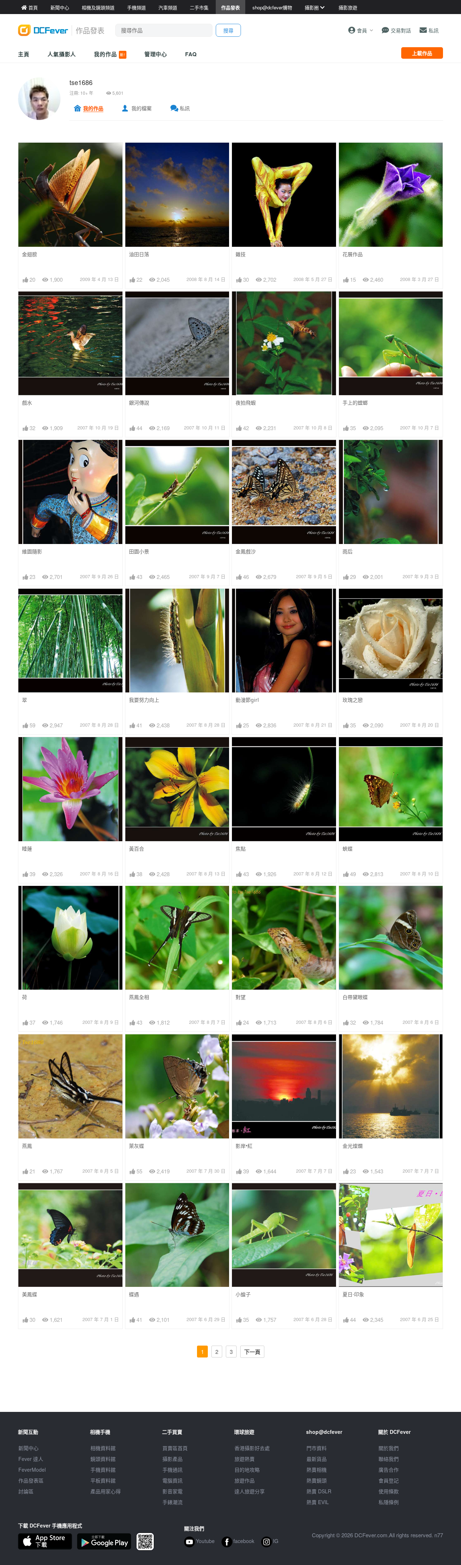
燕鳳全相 (139, 997)
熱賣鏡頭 (316, 1480)
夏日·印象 (353, 1294)
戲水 (27, 402)
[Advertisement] (230, 1395)
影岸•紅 (244, 1145)
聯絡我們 (389, 1458)
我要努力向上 (144, 699)
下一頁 (252, 1352)
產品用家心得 (105, 1491)
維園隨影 (32, 551)
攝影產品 (172, 1458)
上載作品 (422, 53)
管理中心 (155, 54)
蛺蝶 (348, 848)
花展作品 (353, 254)
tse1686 (81, 82)
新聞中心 (28, 1448)
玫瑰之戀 (353, 699)
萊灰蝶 (136, 1145)
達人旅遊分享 (249, 1491)
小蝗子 (243, 1294)
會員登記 (389, 1480)
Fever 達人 (30, 1458)
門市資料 (316, 1448)
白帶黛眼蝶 (355, 997)
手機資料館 (103, 1469)
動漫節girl (247, 699)
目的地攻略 (247, 1469)
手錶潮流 (172, 1502)
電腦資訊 (172, 1480)
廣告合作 (389, 1469)
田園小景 (139, 551)
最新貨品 (316, 1458)
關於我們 (389, 1448)
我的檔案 (141, 108)
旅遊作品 (244, 1480)
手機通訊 (172, 1469)
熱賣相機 (316, 1469)
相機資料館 (103, 1448)
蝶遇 (134, 1294)
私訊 (185, 108)
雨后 (348, 551)
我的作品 (109, 54)
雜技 (241, 254)
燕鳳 (27, 1145)
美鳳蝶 (29, 1294)
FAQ (191, 54)
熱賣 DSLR (318, 1491)
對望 (241, 997)
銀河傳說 (139, 402)
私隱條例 (389, 1502)
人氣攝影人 (62, 54)
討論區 (25, 1491)
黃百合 (136, 848)
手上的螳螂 (355, 402)
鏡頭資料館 (103, 1458)
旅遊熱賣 (244, 1458)
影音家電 (172, 1491)
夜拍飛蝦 (246, 402)
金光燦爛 (353, 1145)
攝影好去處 (252, 1448)
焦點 (241, 848)
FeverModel (32, 1469)
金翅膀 (29, 254)
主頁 (24, 54)
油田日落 (139, 254)
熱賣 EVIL (317, 1502)
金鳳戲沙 (246, 551)
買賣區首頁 (175, 1448)
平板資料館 (103, 1480)
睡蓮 (27, 848)
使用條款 (389, 1491)
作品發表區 (31, 1480)
